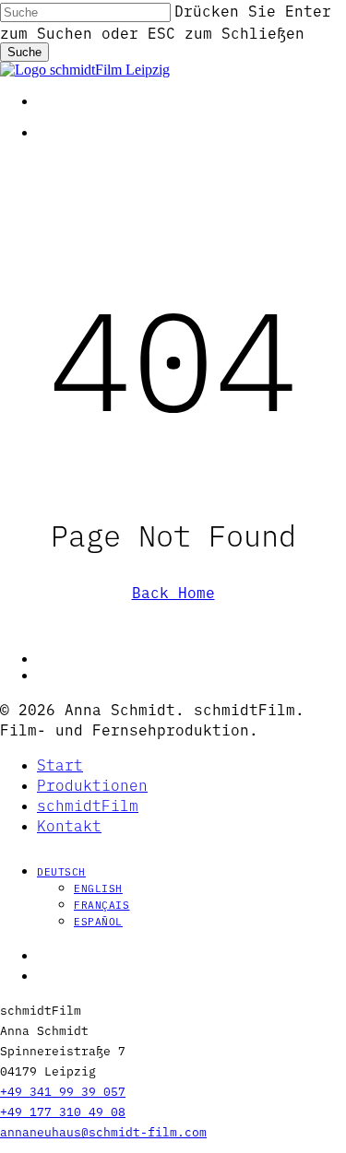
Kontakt (69, 825)
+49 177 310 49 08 (62, 1110)
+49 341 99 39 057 (62, 1090)
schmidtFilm (87, 804)
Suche (24, 52)
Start (60, 764)
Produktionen (92, 784)
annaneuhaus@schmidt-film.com (103, 1131)
